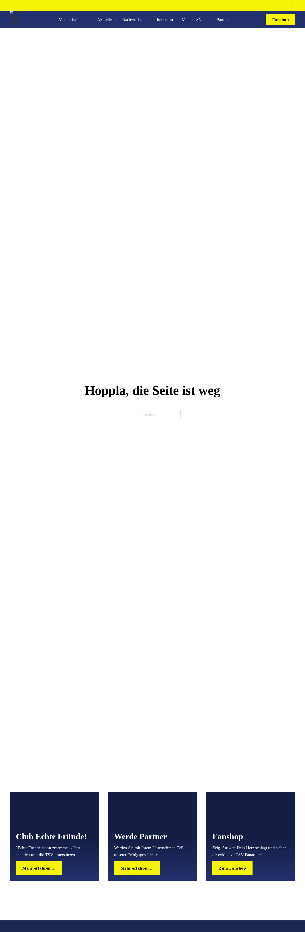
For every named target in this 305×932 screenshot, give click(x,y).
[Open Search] (293, 6)
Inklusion (165, 19)
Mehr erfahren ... (39, 868)
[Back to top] (286, 915)
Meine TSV (192, 19)
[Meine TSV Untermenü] (206, 19)
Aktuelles (105, 19)
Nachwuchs (132, 19)
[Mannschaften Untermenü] (87, 19)
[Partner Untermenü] (233, 19)
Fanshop (280, 19)
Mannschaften (71, 19)
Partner (223, 19)
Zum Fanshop (232, 868)
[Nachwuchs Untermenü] (146, 19)
